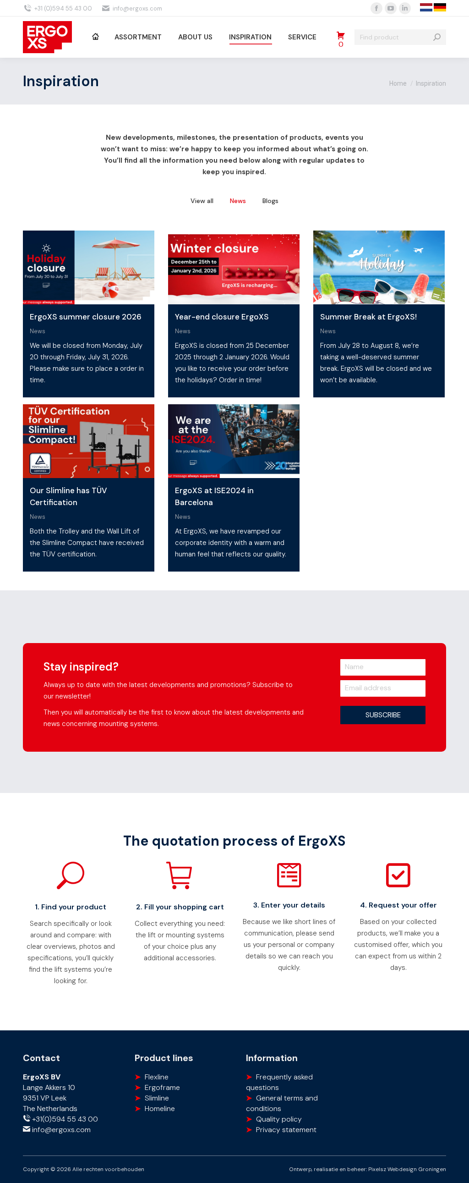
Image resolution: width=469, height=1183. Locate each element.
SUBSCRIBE (383, 715)
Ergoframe (162, 1087)
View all (202, 201)
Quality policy (279, 1119)
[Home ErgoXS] (95, 37)
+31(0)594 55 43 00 (64, 1119)
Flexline (157, 1077)
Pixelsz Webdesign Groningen (407, 1169)
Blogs (270, 201)
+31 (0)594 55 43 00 (63, 8)
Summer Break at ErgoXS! (368, 317)
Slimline (157, 1098)
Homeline (160, 1108)
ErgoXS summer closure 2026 (86, 317)
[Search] (437, 37)
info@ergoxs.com (137, 8)
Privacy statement (286, 1129)
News (238, 201)
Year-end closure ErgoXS (222, 317)
